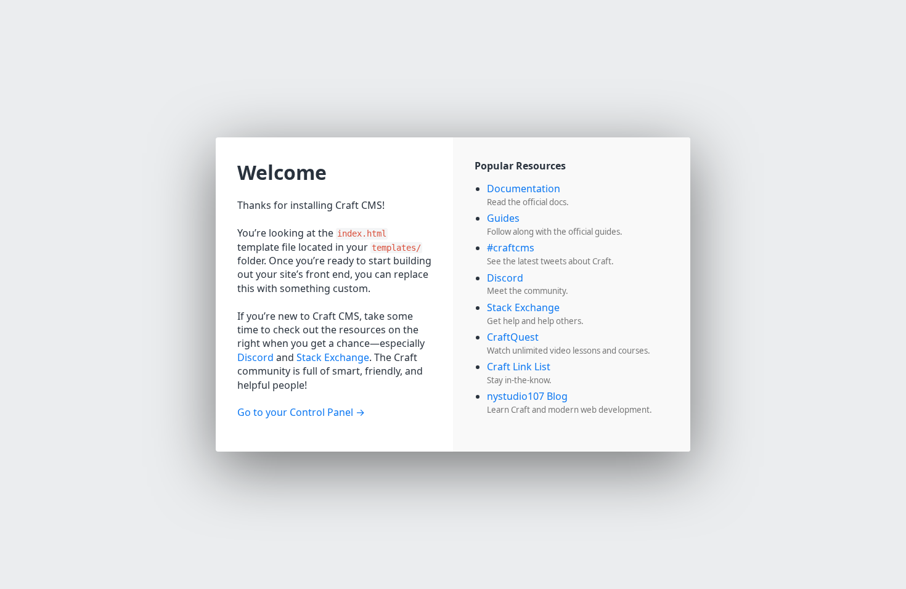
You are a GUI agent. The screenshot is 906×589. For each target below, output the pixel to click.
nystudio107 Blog (527, 396)
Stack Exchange (332, 357)
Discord (255, 357)
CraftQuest (513, 337)
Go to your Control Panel (295, 412)
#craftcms (510, 247)
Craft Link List (518, 366)
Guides (503, 218)
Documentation (523, 188)
